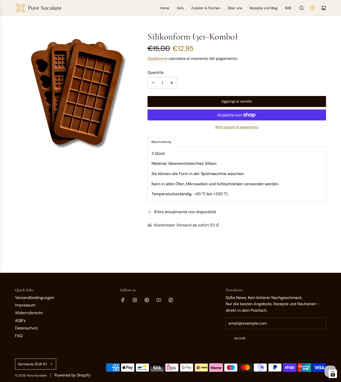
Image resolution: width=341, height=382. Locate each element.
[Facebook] (122, 299)
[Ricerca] (301, 7)
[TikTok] (170, 299)
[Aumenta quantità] (171, 82)
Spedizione (158, 58)
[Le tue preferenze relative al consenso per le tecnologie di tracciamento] (333, 374)
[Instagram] (134, 299)
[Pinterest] (146, 299)
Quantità (156, 72)
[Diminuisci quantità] (153, 82)
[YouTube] (158, 299)
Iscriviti (239, 338)
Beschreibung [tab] (161, 142)
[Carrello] (323, 7)
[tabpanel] (237, 173)
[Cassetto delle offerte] (312, 7)
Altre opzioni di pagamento (236, 127)
